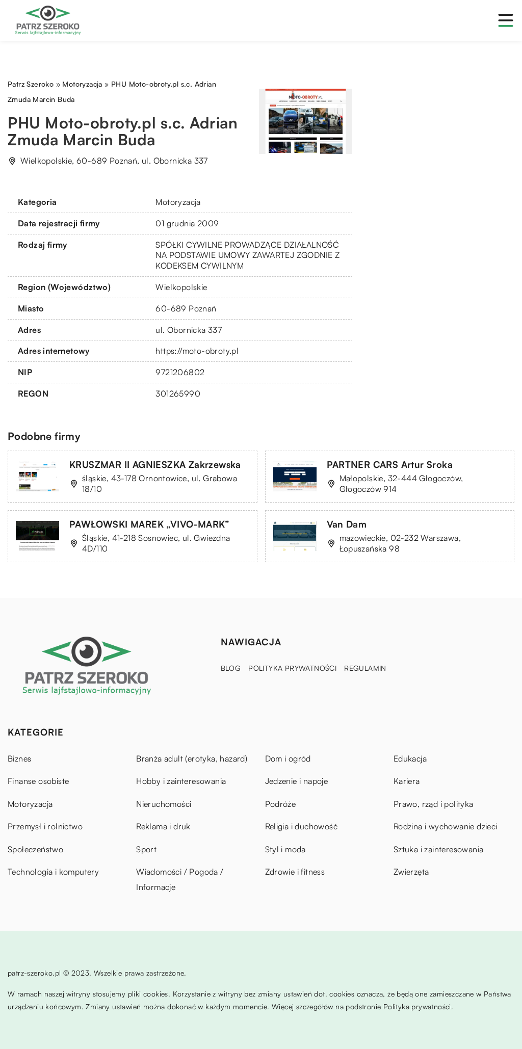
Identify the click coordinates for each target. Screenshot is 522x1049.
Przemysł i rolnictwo (45, 826)
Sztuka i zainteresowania (439, 849)
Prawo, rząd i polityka (434, 804)
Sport (146, 849)
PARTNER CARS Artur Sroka (390, 464)
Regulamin (365, 668)
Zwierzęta (411, 872)
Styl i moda (285, 849)
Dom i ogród (288, 758)
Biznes (19, 758)
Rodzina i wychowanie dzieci (446, 826)
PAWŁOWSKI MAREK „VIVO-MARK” (149, 524)
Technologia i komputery (53, 872)
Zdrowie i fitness (295, 872)
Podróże (280, 804)
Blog (231, 668)
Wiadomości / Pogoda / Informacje (179, 879)
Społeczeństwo (35, 849)
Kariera (407, 781)
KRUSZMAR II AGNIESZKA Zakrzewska (155, 464)
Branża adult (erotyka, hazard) (191, 758)
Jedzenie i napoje (296, 781)
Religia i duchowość (301, 826)
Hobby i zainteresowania (181, 781)
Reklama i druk (163, 826)
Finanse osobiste (38, 781)
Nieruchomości (163, 804)
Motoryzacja (177, 202)
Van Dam (347, 524)
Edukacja (410, 758)
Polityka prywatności (292, 668)
